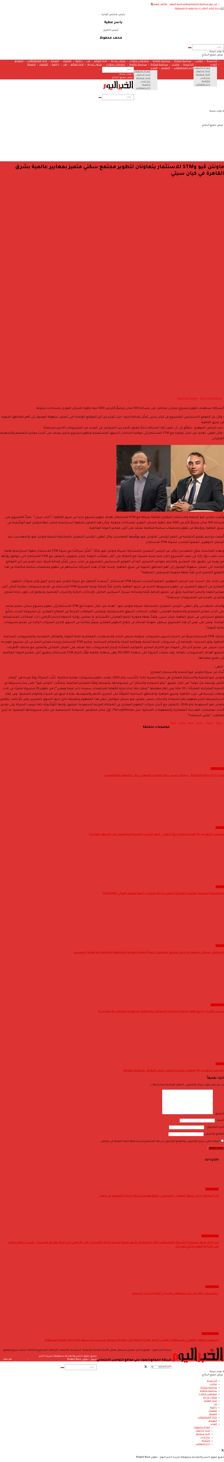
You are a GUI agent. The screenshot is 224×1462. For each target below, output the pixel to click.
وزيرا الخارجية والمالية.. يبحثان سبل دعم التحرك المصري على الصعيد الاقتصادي (164, 775)
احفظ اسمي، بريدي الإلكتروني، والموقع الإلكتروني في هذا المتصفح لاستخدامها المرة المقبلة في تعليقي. (160, 1141)
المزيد (213, 64)
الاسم (220, 1120)
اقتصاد (67, 61)
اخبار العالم (100, 61)
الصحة (55, 61)
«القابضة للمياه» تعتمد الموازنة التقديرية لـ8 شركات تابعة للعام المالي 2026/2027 (163, 893)
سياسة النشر (177, 4)
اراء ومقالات (203, 84)
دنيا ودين (205, 78)
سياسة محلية (182, 61)
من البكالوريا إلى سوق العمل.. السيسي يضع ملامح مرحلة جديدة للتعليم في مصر (159, 1196)
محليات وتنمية (210, 1236)
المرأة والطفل (202, 68)
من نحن (212, 4)
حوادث (199, 61)
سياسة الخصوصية (197, 4)
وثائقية (206, 81)
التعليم (19, 61)
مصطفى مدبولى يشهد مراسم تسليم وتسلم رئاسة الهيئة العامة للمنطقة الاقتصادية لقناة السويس (148, 952)
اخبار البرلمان (202, 71)
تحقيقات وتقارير (139, 61)
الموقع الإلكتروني (214, 1134)
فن (88, 61)
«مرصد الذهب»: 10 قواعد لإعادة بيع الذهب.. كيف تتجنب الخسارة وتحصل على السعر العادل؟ (156, 834)
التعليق (219, 1114)
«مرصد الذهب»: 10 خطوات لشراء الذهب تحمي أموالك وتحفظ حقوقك (173, 1071)
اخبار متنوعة (203, 74)
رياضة (79, 61)
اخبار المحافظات (37, 61)
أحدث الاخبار (217, 768)
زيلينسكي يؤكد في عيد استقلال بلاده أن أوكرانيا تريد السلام (175, 1293)
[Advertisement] (112, 134)
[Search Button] (189, 47)
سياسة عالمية (161, 61)
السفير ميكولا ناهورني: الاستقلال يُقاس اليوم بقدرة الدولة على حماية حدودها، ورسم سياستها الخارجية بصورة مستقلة (132, 1340)
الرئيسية (212, 61)
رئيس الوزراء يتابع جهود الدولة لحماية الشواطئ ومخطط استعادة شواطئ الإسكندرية (161, 1011)
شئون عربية (118, 61)
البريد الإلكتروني (214, 1127)
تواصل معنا (160, 4)
